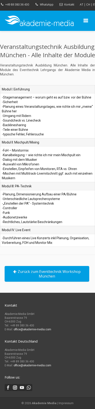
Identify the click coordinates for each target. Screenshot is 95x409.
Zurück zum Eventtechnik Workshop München (49, 274)
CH (88, 4)
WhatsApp (46, 4)
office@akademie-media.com (32, 329)
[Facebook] (8, 387)
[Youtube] (21, 387)
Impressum (66, 403)
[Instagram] (15, 387)
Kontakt (69, 4)
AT (81, 4)
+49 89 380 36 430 (17, 4)
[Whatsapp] (28, 387)
